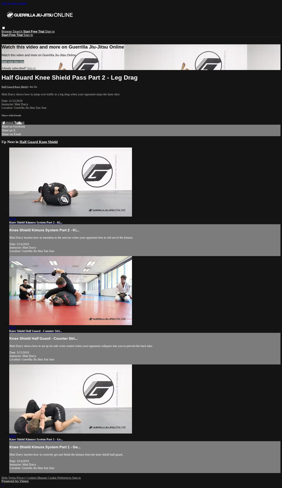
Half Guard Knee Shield (15, 86)
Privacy (21, 477)
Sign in (50, 31)
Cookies (31, 477)
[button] (3, 28)
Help (5, 477)
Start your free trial (13, 61)
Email (20, 122)
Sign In (28, 35)
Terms (12, 477)
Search (18, 31)
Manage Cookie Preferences (54, 477)
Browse (7, 31)
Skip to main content (14, 3)
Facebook (8, 122)
